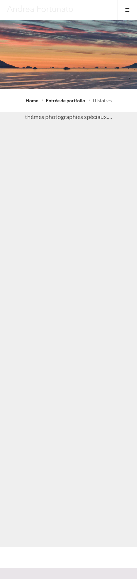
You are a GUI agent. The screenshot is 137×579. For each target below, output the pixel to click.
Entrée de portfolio (66, 100)
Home (32, 100)
